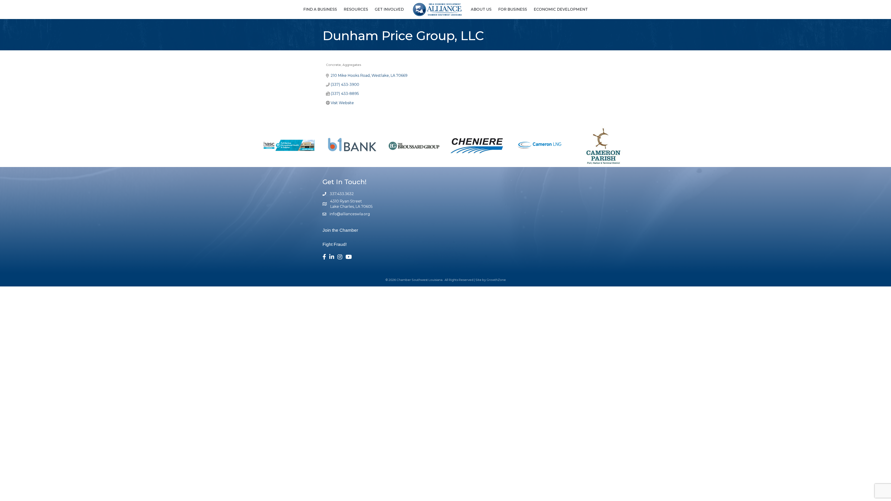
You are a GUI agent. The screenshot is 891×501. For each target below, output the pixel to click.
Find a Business (320, 9)
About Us (481, 9)
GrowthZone (496, 280)
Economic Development (561, 9)
